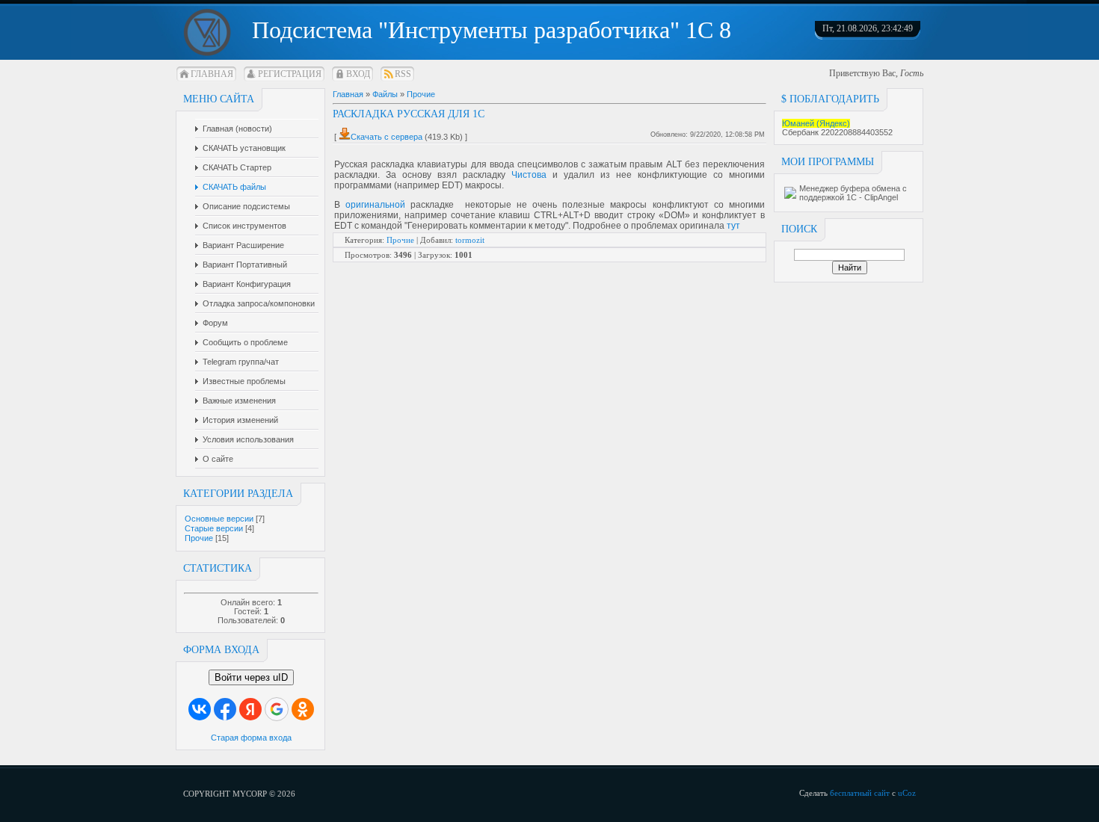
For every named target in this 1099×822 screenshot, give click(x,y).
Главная (212, 74)
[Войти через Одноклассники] (303, 709)
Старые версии (214, 528)
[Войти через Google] (277, 709)
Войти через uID (251, 677)
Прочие (199, 538)
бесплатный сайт (860, 792)
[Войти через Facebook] (225, 709)
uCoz (907, 792)
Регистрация (289, 74)
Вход (358, 74)
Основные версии (219, 518)
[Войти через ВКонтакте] (199, 709)
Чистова (529, 175)
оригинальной (375, 205)
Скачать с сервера (386, 136)
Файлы (385, 94)
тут (733, 225)
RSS (403, 74)
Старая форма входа (251, 737)
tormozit (469, 239)
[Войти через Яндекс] (250, 709)
